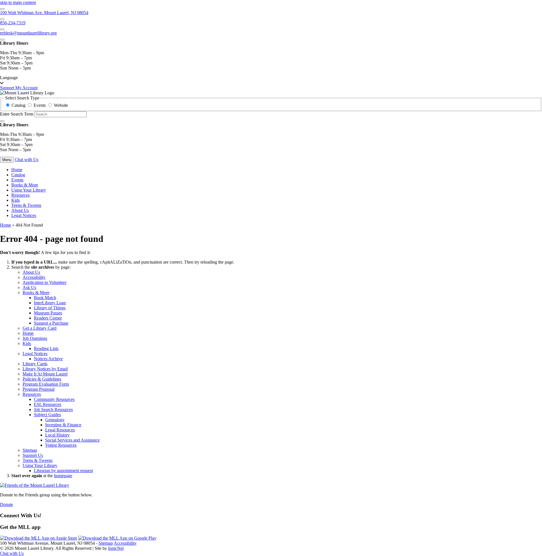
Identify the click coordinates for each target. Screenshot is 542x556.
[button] (271, 80)
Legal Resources (60, 429)
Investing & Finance (63, 424)
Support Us (33, 455)
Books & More (24, 185)
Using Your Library (28, 190)
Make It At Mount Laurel (45, 374)
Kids (15, 200)
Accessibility (34, 277)
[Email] (2, 29)
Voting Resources (61, 445)
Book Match (45, 297)
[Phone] (2, 19)
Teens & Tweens (26, 205)
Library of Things (49, 307)
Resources (20, 195)
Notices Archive (48, 358)
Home (5, 225)
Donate (6, 504)
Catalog (18, 174)
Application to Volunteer (44, 282)
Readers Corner (48, 318)
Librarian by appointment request (63, 470)
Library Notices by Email (45, 368)
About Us (20, 210)
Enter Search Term (16, 114)
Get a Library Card (39, 328)
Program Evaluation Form (46, 384)
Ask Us (29, 287)
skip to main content (18, 2)
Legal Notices (23, 215)
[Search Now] (2, 121)
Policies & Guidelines (42, 379)
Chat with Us (26, 159)
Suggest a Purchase (51, 323)
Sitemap (30, 450)
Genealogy (55, 419)
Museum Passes (48, 312)
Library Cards (35, 363)
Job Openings (35, 338)
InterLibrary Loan (50, 302)
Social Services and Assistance (72, 440)
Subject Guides (47, 414)
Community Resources (54, 399)
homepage (63, 475)
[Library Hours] (2, 39)
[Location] (2, 9)
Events (17, 179)
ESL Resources (47, 404)
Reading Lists (46, 348)
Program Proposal (38, 389)
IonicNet (116, 548)
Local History (57, 435)
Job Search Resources (53, 409)
